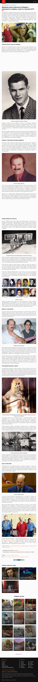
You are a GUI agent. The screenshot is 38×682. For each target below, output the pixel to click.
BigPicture (8, 5)
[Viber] (21, 560)
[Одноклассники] (15, 560)
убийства (22, 556)
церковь (26, 556)
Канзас (5, 556)
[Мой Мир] (17, 560)
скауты (17, 556)
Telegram (16, 550)
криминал (13, 5)
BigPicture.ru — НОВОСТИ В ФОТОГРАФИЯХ (9, 671)
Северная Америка (15, 555)
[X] (18, 560)
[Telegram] (23, 560)
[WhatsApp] (22, 560)
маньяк (9, 556)
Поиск (33, 1)
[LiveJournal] (19, 560)
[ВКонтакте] (14, 560)
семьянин (14, 556)
